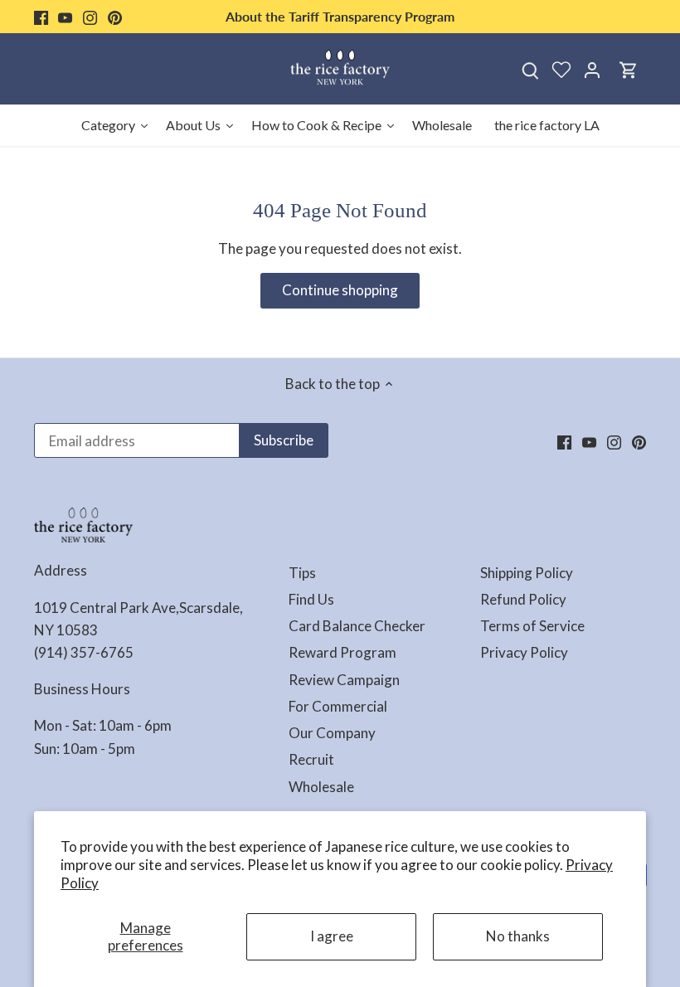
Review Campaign (344, 679)
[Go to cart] (629, 69)
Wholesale (321, 786)
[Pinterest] (115, 17)
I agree (331, 936)
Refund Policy (523, 599)
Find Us (311, 599)
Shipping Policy (526, 572)
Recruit (311, 759)
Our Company (332, 732)
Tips (302, 572)
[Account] (592, 69)
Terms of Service (532, 625)
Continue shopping (340, 290)
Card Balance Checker (357, 625)
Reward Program (342, 652)
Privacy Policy (524, 652)
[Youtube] (65, 17)
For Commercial (338, 706)
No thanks (518, 936)
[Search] (530, 69)
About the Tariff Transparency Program (340, 16)
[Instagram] (90, 17)
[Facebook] (41, 17)
